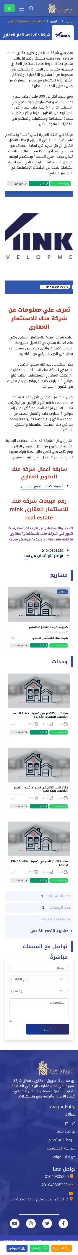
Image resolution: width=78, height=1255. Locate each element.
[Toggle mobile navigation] (21, 8)
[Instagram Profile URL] (31, 1223)
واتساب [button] (62, 183)
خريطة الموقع (63, 1156)
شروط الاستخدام (61, 1139)
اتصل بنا (59, 1248)
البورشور (14, 1248)
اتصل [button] (42, 183)
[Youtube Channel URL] (15, 1223)
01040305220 (52, 550)
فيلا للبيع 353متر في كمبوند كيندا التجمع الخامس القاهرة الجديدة (40, 715)
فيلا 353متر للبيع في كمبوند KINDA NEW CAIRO (39, 863)
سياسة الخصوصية (60, 1148)
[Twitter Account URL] (47, 1223)
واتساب (36, 1248)
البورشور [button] (19, 183)
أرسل (48, 1029)
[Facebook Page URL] (63, 1223)
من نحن (69, 1122)
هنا (27, 556)
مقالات (70, 1114)
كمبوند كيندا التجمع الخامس (42, 486)
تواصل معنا (66, 1131)
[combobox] (63, 979)
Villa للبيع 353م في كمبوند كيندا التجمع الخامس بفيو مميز (41, 789)
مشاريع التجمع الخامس (54, 632)
